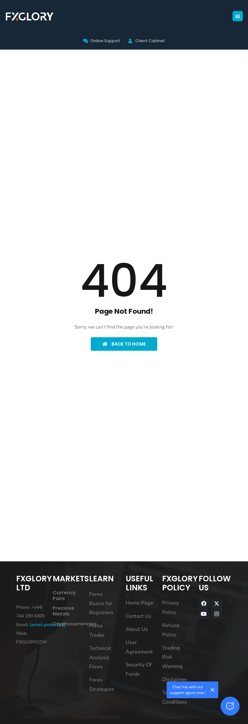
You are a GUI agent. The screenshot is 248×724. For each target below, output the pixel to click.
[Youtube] (204, 614)
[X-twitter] (217, 603)
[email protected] (48, 625)
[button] (237, 16)
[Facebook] (204, 603)
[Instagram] (217, 614)
